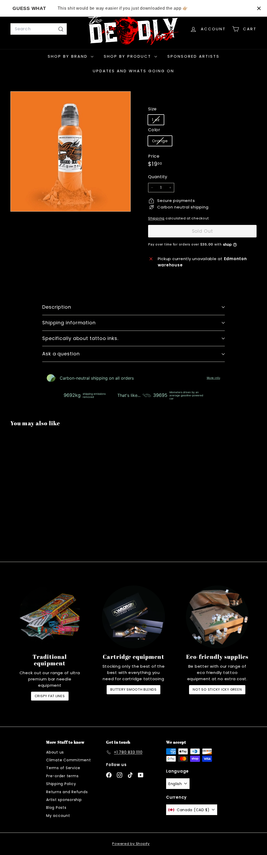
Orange (162, 142)
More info (213, 378)
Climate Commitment (68, 760)
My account (58, 815)
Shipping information (69, 322)
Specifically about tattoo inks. (80, 338)
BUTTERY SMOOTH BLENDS (133, 689)
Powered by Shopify (131, 843)
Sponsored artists (193, 56)
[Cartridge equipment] (133, 616)
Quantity (157, 177)
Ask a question (61, 353)
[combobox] (38, 29)
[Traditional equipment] (49, 616)
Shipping (156, 218)
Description (56, 307)
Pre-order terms (62, 776)
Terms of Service (63, 767)
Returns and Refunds (67, 791)
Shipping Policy (61, 783)
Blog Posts (56, 807)
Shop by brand (68, 56)
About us (55, 752)
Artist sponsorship (64, 799)
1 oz (158, 121)
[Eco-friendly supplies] (217, 616)
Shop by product (128, 56)
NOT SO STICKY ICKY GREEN (217, 689)
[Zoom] (70, 151)
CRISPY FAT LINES (50, 695)
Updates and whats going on (133, 71)
